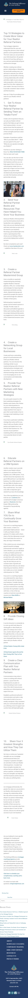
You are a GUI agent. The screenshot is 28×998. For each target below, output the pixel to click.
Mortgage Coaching (15, 944)
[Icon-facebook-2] (15, 992)
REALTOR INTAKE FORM (17, 152)
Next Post (9, 897)
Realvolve (13, 502)
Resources (11, 953)
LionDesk (14, 497)
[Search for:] (14, 900)
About (9, 941)
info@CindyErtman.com (17, 883)
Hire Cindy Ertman (14, 950)
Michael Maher (8, 597)
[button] (5, 10)
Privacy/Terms (13, 959)
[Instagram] (12, 992)
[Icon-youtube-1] (18, 992)
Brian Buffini (15, 595)
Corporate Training (15, 947)
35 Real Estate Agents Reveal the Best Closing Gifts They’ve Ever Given (13, 654)
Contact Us (11, 956)
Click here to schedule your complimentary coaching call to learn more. (13, 876)
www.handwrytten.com (17, 246)
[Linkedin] (9, 992)
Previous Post (5, 893)
